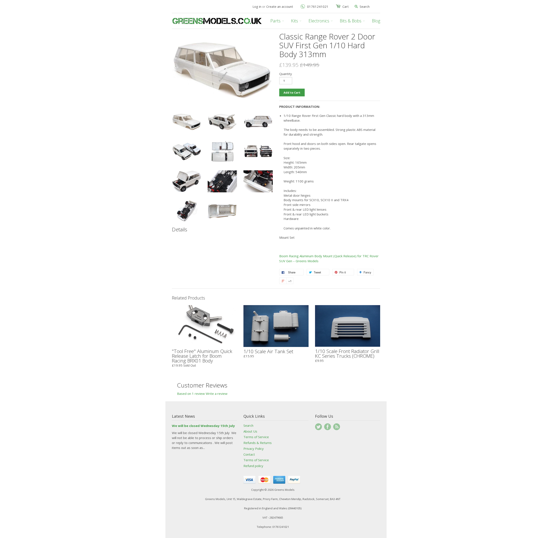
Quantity (285, 74)
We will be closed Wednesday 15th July (203, 425)
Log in (256, 6)
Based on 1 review (191, 393)
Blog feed (336, 426)
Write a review (216, 393)
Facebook (327, 426)
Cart (345, 6)
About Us (250, 431)
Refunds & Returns (257, 443)
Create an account (279, 6)
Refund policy (253, 466)
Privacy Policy (253, 448)
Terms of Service (256, 437)
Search (248, 425)
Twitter (318, 426)
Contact (249, 454)
